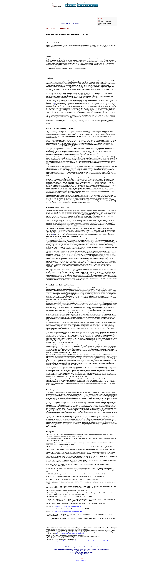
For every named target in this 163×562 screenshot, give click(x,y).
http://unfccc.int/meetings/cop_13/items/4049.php (68, 511)
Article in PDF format (105, 21)
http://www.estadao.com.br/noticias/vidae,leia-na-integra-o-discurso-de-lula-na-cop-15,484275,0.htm (83, 541)
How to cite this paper (105, 23)
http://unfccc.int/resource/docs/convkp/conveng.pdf (70, 533)
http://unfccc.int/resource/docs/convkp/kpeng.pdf (68, 506)
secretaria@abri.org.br (81, 560)
